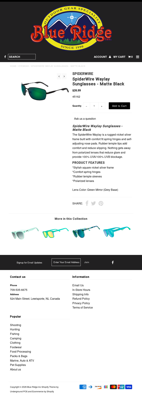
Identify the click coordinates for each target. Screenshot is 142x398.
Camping (15, 338)
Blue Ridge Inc (34, 386)
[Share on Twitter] (93, 204)
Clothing (15, 343)
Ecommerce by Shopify (43, 391)
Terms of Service (82, 307)
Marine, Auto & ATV (22, 360)
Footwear (16, 347)
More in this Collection (71, 218)
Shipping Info (80, 294)
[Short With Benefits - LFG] (56, 241)
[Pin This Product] (101, 204)
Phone (13, 285)
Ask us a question (85, 119)
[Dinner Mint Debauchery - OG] (25, 242)
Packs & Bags (18, 356)
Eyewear (24, 66)
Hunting (15, 329)
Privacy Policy (81, 303)
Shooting (15, 325)
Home (13, 66)
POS (25, 391)
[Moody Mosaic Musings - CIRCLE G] (86, 240)
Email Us (78, 285)
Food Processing (20, 351)
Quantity (76, 105)
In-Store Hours (81, 290)
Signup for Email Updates (29, 262)
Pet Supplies (18, 365)
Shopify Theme (49, 386)
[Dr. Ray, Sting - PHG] (117, 240)
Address (14, 294)
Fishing (14, 334)
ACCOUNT (101, 57)
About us (15, 369)
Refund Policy (81, 299)
